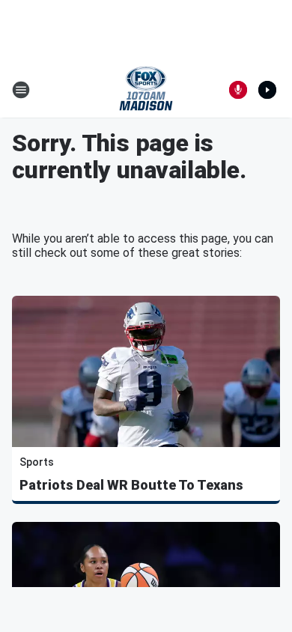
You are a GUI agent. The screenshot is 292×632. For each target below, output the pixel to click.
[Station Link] (146, 90)
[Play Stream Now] (267, 90)
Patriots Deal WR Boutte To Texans (131, 485)
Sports (36, 462)
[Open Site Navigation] (21, 90)
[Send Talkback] (238, 90)
